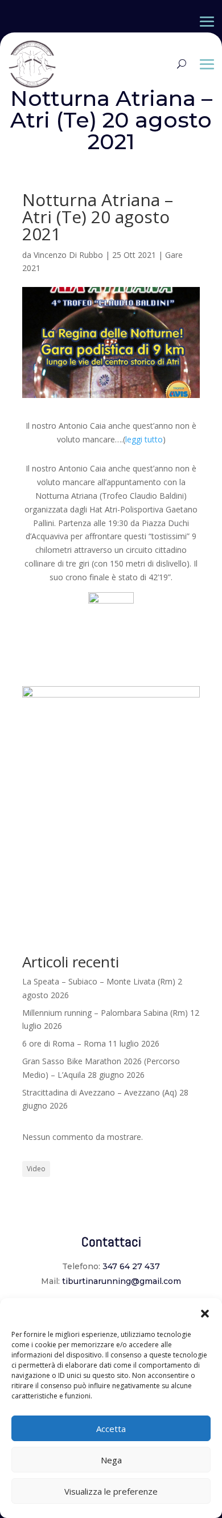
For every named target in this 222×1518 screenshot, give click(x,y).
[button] (205, 1312)
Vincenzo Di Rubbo (68, 254)
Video (36, 1169)
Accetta (111, 1428)
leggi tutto (144, 439)
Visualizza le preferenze (111, 1491)
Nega (111, 1460)
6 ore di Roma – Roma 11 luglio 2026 (90, 1043)
